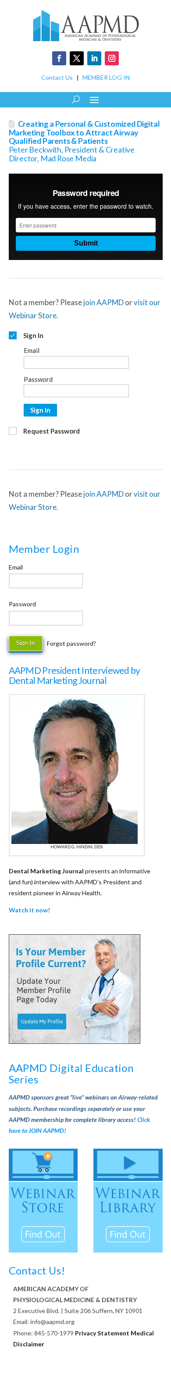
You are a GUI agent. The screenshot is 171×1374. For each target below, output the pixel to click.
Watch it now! (29, 910)
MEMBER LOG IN (106, 77)
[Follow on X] (77, 58)
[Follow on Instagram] (112, 58)
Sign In (40, 410)
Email (16, 567)
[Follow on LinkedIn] (94, 58)
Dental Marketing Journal (46, 871)
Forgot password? (71, 643)
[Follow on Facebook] (59, 58)
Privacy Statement (102, 1333)
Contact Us (57, 77)
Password (22, 604)
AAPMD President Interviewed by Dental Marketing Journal (74, 675)
